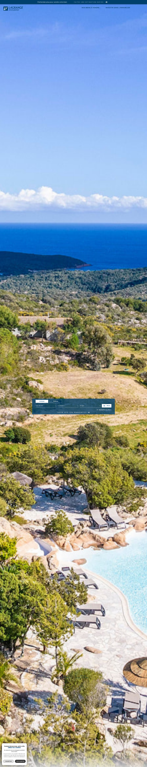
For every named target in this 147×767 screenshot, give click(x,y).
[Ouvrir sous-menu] (100, 7)
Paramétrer (8, 761)
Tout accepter (20, 761)
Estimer (55, 401)
